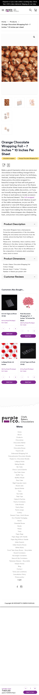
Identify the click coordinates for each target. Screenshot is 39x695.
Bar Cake (20, 467)
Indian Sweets (19, 542)
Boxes (19, 521)
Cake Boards (19, 504)
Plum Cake (19, 480)
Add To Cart (30, 692)
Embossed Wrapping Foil (19, 453)
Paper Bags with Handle (19, 537)
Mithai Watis (19, 547)
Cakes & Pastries (19, 499)
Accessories (19, 445)
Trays (19, 531)
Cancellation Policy (19, 574)
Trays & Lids (19, 451)
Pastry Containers (19, 502)
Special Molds (19, 488)
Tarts (19, 491)
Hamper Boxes (19, 564)
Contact (19, 569)
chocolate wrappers (9, 158)
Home (4, 22)
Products (13, 22)
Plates (19, 529)
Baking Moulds (19, 464)
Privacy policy (19, 577)
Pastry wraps (19, 510)
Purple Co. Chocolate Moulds (19, 459)
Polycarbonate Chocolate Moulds (19, 456)
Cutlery (19, 512)
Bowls (19, 526)
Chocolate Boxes (19, 448)
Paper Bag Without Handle (19, 539)
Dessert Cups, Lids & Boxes (19, 515)
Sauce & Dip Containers (19, 558)
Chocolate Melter (19, 443)
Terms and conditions (19, 572)
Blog (19, 566)
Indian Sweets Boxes (19, 545)
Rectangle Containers (19, 555)
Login (20, 580)
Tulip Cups (19, 496)
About (19, 435)
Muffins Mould (19, 478)
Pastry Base (20, 507)
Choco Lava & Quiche (19, 470)
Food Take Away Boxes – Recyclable (19, 550)
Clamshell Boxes (19, 523)
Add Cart (9, 333)
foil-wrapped (29, 197)
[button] (34, 37)
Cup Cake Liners (19, 472)
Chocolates (19, 440)
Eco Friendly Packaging (19, 518)
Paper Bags (19, 534)
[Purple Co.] (12, 10)
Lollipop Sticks (19, 462)
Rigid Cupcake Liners (19, 483)
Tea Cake (19, 494)
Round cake (19, 486)
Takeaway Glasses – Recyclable (19, 561)
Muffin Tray (19, 475)
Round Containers (19, 553)
